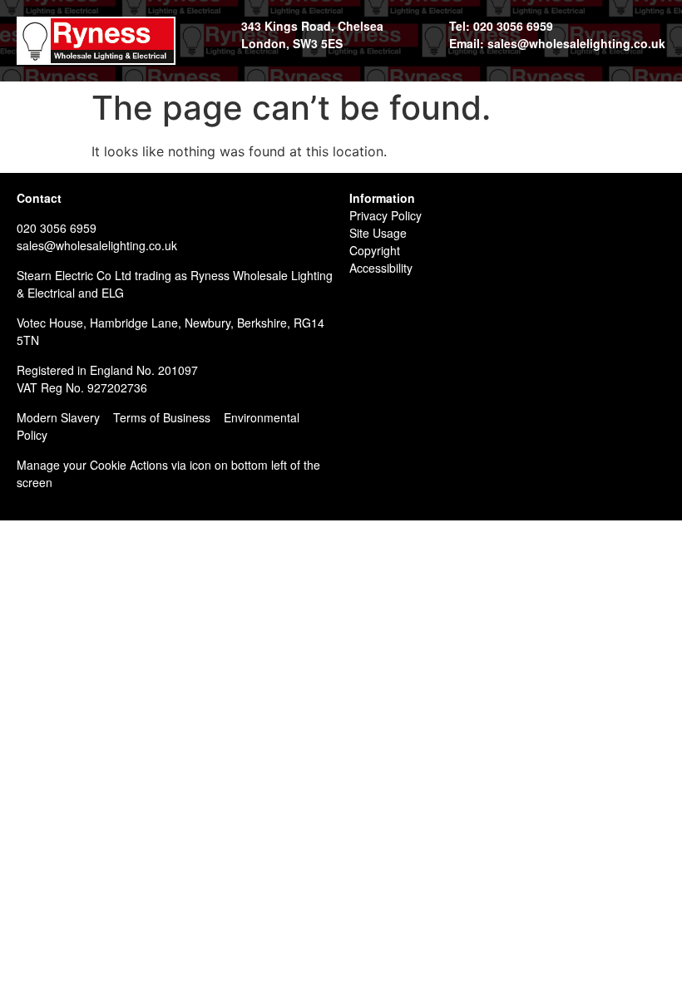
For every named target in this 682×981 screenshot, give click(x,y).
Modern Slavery (58, 417)
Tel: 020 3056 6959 (501, 25)
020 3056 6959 (56, 227)
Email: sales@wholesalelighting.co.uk (557, 43)
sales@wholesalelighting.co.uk (97, 245)
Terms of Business (161, 417)
